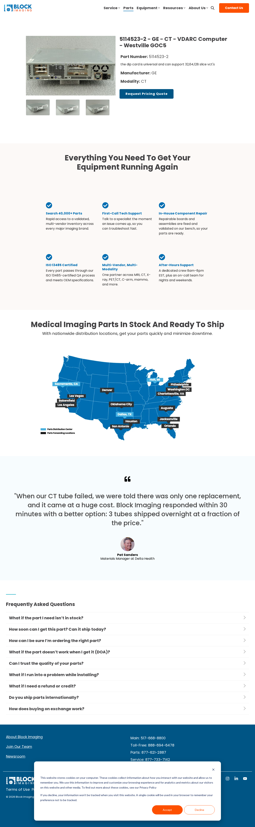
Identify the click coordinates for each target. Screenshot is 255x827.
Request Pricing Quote (147, 93)
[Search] (212, 8)
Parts (128, 7)
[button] (228, 779)
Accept (167, 809)
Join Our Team (19, 746)
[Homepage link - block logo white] (21, 782)
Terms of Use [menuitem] (18, 789)
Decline (199, 809)
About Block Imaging (24, 736)
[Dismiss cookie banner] (213, 770)
